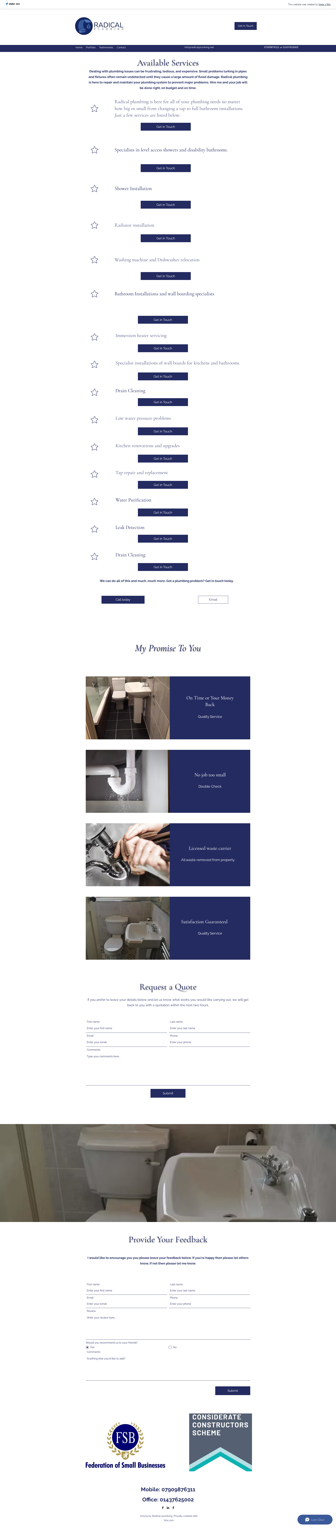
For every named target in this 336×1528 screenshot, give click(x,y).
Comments (93, 1050)
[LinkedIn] (168, 1507)
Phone (174, 1036)
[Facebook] (162, 1507)
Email (90, 1036)
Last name (176, 1022)
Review (91, 1311)
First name (93, 1022)
